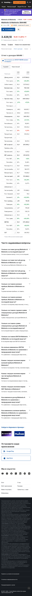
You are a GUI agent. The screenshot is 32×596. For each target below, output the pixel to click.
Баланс (26, 49)
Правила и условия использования (10, 574)
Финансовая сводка (6, 49)
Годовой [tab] (5, 66)
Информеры (4, 493)
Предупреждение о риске (8, 585)
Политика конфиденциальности (9, 579)
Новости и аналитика (22, 44)
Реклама (19, 486)
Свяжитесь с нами (22, 489)
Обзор (3, 44)
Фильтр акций (11, 6)
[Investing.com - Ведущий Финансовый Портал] (8, 2)
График (10, 44)
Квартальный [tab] (16, 66)
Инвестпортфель (6, 489)
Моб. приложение (6, 486)
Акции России (21, 6)
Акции (4, 6)
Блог (2, 482)
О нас (19, 482)
